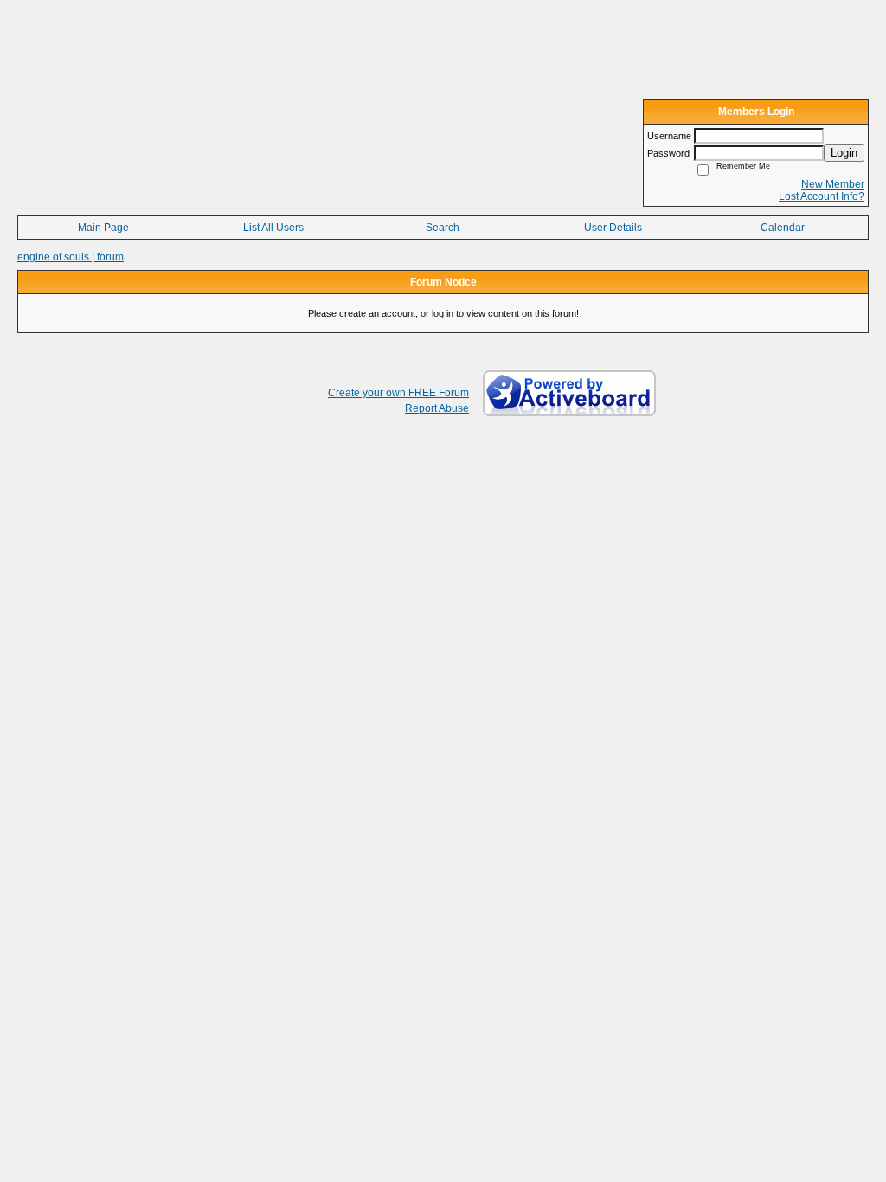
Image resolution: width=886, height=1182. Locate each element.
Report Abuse (437, 408)
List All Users (273, 228)
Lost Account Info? (821, 196)
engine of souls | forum (70, 257)
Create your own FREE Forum (398, 393)
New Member (832, 184)
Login (844, 152)
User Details (613, 228)
